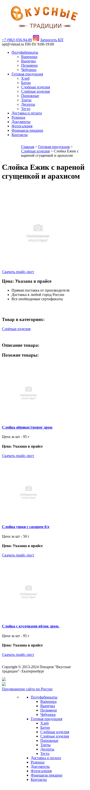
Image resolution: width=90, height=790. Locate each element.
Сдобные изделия (35, 87)
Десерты (28, 104)
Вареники (29, 57)
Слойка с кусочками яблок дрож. (31, 626)
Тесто (25, 109)
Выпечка (28, 61)
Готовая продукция (27, 74)
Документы (21, 122)
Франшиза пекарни (27, 130)
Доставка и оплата (27, 113)
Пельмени (29, 65)
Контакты (20, 135)
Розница (18, 117)
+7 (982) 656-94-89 (17, 40)
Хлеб (25, 78)
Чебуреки (28, 70)
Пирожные (30, 96)
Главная (27, 147)
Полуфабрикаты (25, 52)
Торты (26, 100)
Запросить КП (51, 40)
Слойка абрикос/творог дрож (27, 427)
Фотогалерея (22, 126)
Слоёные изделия (35, 91)
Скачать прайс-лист (18, 272)
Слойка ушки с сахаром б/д (25, 527)
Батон (26, 83)
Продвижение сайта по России (27, 689)
